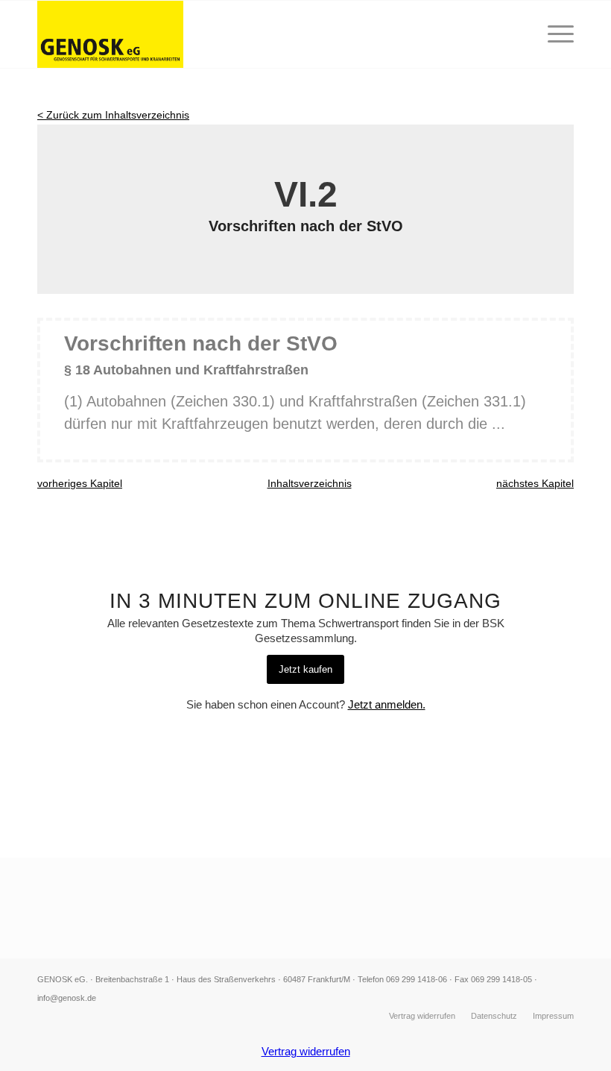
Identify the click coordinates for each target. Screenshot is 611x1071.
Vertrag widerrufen (306, 1051)
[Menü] (553, 34)
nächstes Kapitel (535, 483)
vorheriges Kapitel (79, 483)
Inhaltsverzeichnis (309, 483)
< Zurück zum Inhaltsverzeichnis (113, 115)
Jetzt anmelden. (386, 704)
